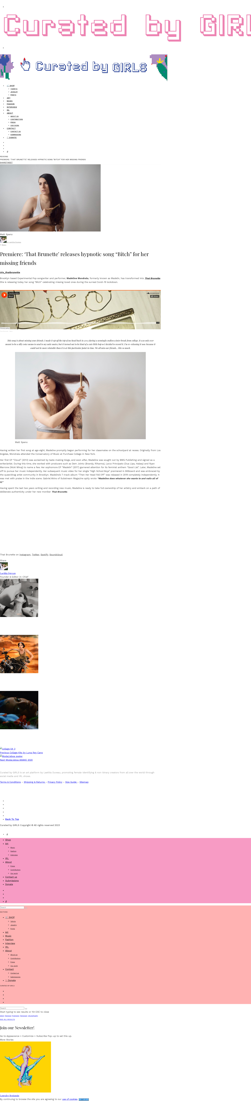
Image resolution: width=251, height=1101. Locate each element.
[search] (26, 1008)
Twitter (35, 554)
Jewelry (14, 92)
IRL (7, 858)
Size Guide (71, 782)
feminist (8, 1016)
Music (4, 245)
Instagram (25, 554)
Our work (14, 873)
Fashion (13, 851)
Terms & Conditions (10, 782)
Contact (11, 128)
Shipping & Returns (34, 782)
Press (13, 122)
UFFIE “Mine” (9, 629)
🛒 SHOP (11, 86)
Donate (9, 884)
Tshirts (13, 89)
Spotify (44, 554)
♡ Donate (12, 137)
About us (14, 116)
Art (6, 843)
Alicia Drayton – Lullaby (17, 741)
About (10, 113)
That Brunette (152, 278)
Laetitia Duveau (8, 573)
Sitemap (84, 782)
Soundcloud (55, 554)
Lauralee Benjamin (9, 1095)
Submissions (12, 880)
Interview (12, 107)
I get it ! (84, 1099)
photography (33, 1016)
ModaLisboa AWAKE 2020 (16, 760)
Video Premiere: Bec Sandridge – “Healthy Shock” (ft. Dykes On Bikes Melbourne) (57, 685)
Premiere (15, 1016)
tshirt (2, 1016)
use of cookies (69, 1099)
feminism (23, 1016)
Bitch (11, 331)
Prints (13, 95)
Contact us (15, 131)
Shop (8, 840)
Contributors (16, 119)
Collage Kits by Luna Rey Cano (21, 752)
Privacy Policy (55, 782)
